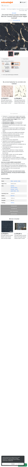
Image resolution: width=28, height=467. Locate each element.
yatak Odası (13, 191)
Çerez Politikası (17, 459)
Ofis (18, 191)
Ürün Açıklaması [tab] (14, 113)
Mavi (12, 181)
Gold (19, 181)
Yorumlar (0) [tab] (14, 208)
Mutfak (12, 185)
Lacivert (15, 181)
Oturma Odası (14, 187)
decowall (14, 13)
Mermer (12, 195)
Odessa (12, 202)
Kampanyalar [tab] (14, 206)
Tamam (13, 464)
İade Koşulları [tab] (14, 213)
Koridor (12, 189)
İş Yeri (16, 189)
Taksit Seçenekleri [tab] (14, 211)
